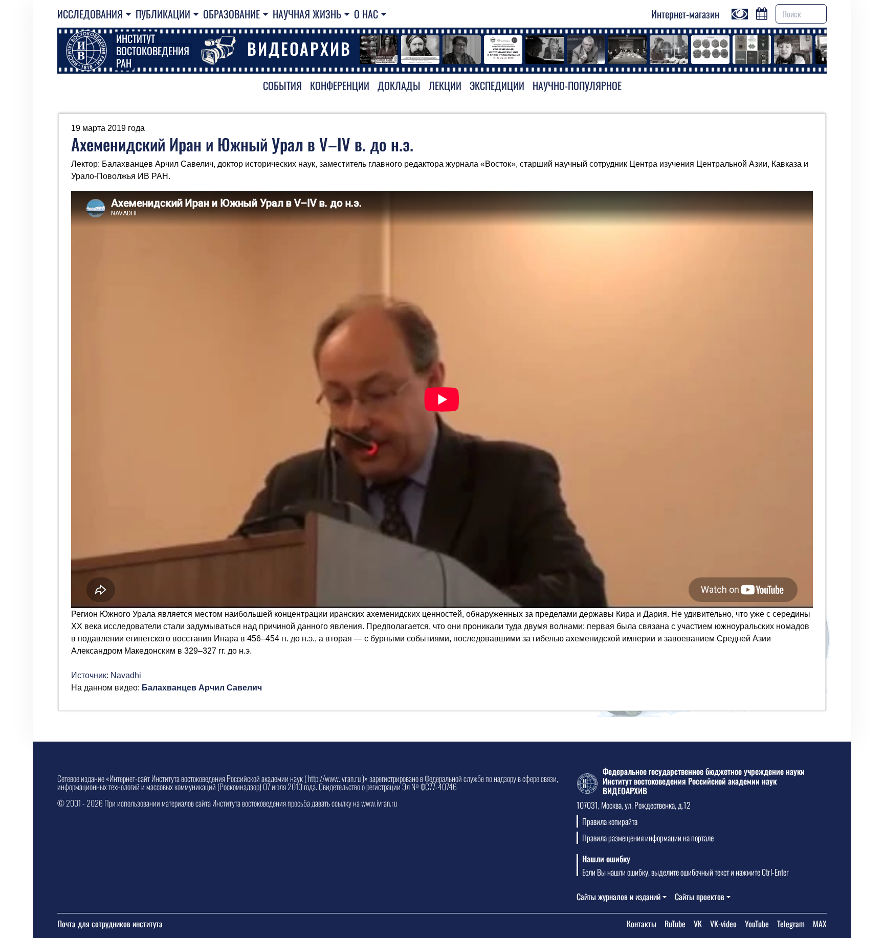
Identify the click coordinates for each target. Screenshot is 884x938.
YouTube (757, 924)
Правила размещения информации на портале (648, 838)
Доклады (399, 85)
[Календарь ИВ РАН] (761, 12)
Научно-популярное (577, 85)
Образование (231, 13)
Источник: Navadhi (106, 675)
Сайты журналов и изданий (618, 896)
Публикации (163, 13)
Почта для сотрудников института (110, 924)
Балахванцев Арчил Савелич (202, 687)
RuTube (675, 924)
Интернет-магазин (685, 13)
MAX (820, 924)
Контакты (641, 924)
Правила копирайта (609, 821)
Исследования (90, 13)
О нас (366, 13)
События (282, 85)
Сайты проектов (699, 896)
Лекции (445, 85)
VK (698, 924)
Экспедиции (497, 85)
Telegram (791, 924)
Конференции (339, 85)
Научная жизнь (307, 13)
